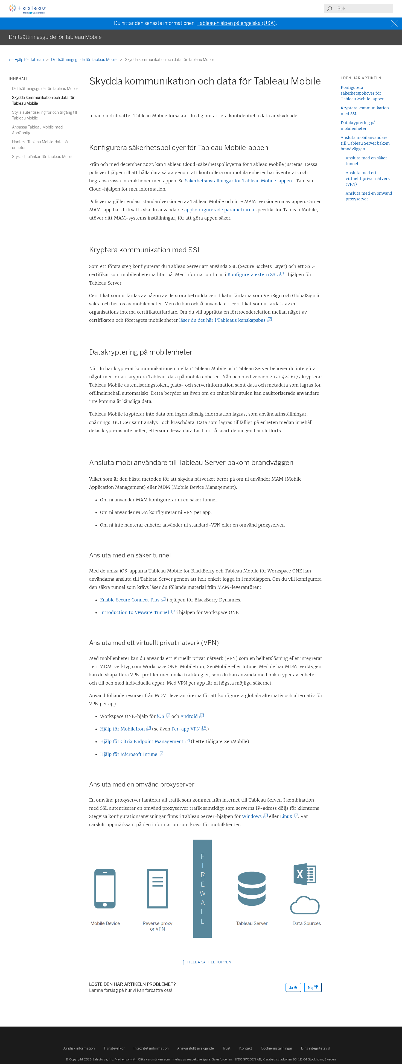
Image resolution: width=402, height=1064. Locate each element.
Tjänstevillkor (114, 1048)
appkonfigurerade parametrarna (219, 209)
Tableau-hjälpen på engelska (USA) (236, 23)
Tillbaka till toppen (209, 962)
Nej (311, 988)
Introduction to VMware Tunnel (135, 612)
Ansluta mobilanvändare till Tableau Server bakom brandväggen (365, 143)
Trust (227, 1048)
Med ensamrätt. (126, 1059)
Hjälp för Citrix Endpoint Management (143, 741)
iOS (162, 716)
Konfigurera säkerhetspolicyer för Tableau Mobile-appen (362, 93)
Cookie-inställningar (276, 1048)
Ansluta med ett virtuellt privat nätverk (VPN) (368, 178)
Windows (253, 816)
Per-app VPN (186, 729)
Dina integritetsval (315, 1048)
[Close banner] (395, 23)
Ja (291, 988)
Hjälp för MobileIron (123, 729)
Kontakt (245, 1048)
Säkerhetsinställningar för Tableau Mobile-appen (238, 180)
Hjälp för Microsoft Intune (130, 754)
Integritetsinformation (150, 1048)
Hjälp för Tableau (29, 59)
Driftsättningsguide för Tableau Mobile (84, 59)
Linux (287, 816)
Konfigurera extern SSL (254, 274)
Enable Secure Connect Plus (131, 600)
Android (190, 716)
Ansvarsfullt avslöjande (195, 1048)
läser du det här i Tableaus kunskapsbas (223, 320)
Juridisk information (79, 1048)
